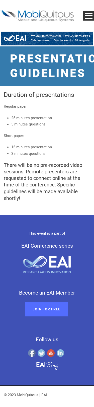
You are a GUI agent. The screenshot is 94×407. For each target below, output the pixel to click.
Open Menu (88, 16)
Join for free (46, 309)
